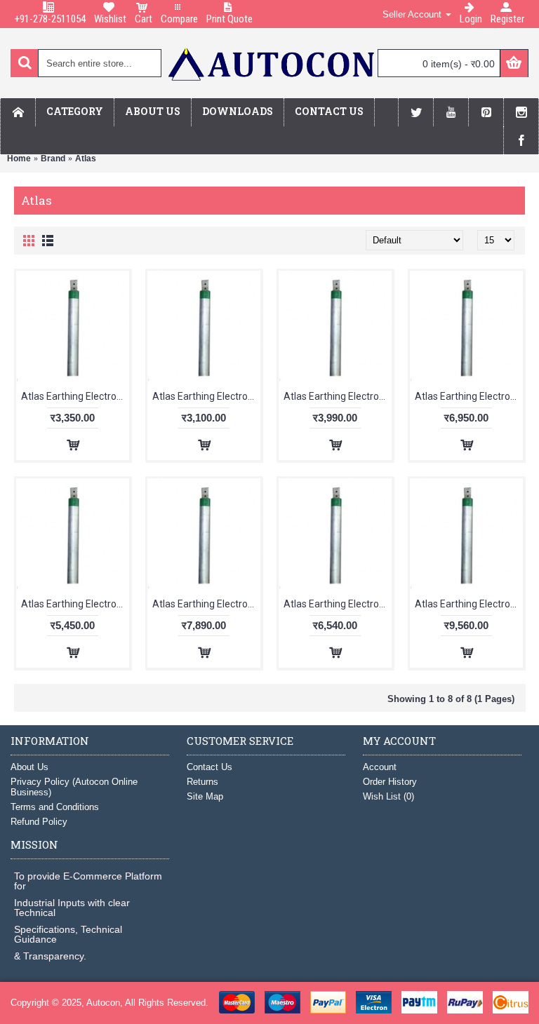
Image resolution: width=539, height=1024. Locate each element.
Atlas (85, 158)
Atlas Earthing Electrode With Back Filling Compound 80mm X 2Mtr (338, 603)
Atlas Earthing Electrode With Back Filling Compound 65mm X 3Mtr (206, 603)
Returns (202, 781)
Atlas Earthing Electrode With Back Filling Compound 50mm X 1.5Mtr (75, 396)
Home (19, 158)
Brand (53, 158)
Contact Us (209, 767)
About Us (29, 767)
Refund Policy (39, 821)
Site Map (205, 796)
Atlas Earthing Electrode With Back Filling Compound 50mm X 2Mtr (338, 396)
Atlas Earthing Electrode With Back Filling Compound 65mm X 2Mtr (75, 603)
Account (380, 767)
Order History (390, 781)
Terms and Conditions (55, 807)
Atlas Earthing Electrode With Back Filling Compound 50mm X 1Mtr (206, 396)
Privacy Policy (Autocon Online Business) (74, 786)
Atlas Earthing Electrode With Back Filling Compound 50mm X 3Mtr (469, 396)
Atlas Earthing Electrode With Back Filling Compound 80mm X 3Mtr (469, 603)
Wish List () (388, 796)
